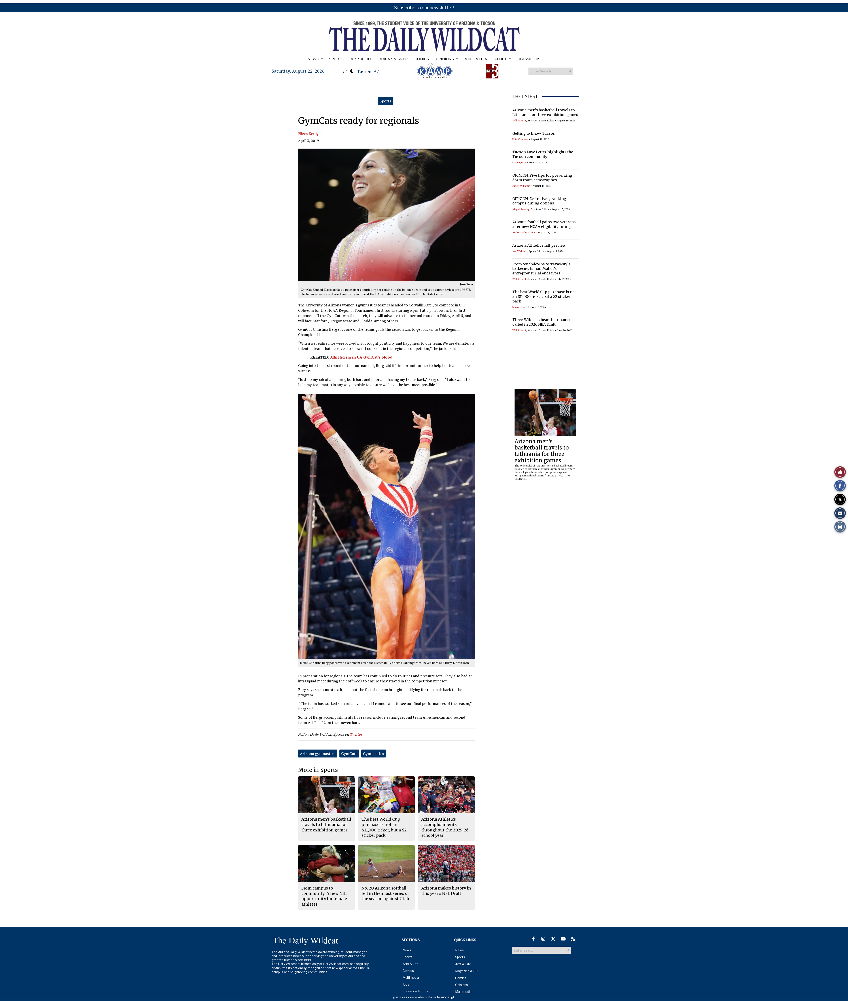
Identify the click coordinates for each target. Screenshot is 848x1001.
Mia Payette (519, 162)
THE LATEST (525, 96)
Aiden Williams (521, 185)
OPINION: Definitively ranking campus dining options (539, 201)
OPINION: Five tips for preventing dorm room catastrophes (542, 177)
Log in (451, 997)
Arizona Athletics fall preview (539, 245)
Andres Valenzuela (523, 232)
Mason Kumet (520, 307)
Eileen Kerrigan (310, 133)
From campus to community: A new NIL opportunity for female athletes (324, 896)
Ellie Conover (520, 139)
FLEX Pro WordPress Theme (420, 997)
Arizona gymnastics (317, 753)
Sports (336, 59)
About (500, 59)
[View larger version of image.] (386, 215)
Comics (422, 59)
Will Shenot (519, 120)
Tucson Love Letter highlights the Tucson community (542, 154)
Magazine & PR (393, 59)
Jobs (406, 984)
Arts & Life (361, 59)
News (313, 59)
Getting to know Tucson (533, 133)
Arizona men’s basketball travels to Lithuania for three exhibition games (545, 112)
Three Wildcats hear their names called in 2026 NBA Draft (541, 322)
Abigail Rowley (520, 209)
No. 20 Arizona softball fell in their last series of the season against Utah (385, 893)
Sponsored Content (417, 991)
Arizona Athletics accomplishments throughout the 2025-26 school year (445, 827)
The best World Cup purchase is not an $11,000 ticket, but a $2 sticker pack (544, 296)
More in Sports (318, 770)
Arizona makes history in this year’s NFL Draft (446, 891)
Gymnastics (373, 753)
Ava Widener (519, 251)
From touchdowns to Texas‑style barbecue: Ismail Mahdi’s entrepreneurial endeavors (541, 269)
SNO (443, 997)
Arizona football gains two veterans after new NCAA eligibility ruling (544, 224)
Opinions (445, 59)
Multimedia (475, 59)
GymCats (349, 753)
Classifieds (528, 59)
